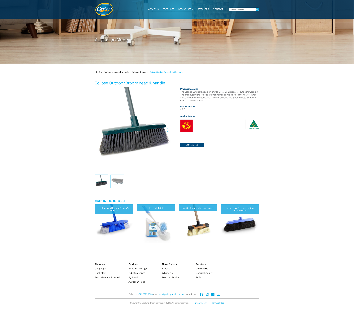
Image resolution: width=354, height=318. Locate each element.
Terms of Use (218, 302)
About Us (153, 9)
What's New (168, 272)
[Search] (257, 9)
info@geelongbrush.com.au (171, 294)
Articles (166, 268)
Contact (218, 9)
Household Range (137, 268)
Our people (100, 268)
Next (168, 132)
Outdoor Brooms (139, 72)
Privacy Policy (200, 302)
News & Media (185, 9)
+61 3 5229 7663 (145, 294)
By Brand (133, 277)
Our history (100, 272)
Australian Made (121, 72)
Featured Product (171, 277)
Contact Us (192, 144)
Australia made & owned (107, 277)
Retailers (203, 9)
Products (168, 9)
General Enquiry (204, 272)
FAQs (198, 277)
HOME (97, 72)
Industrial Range (136, 272)
